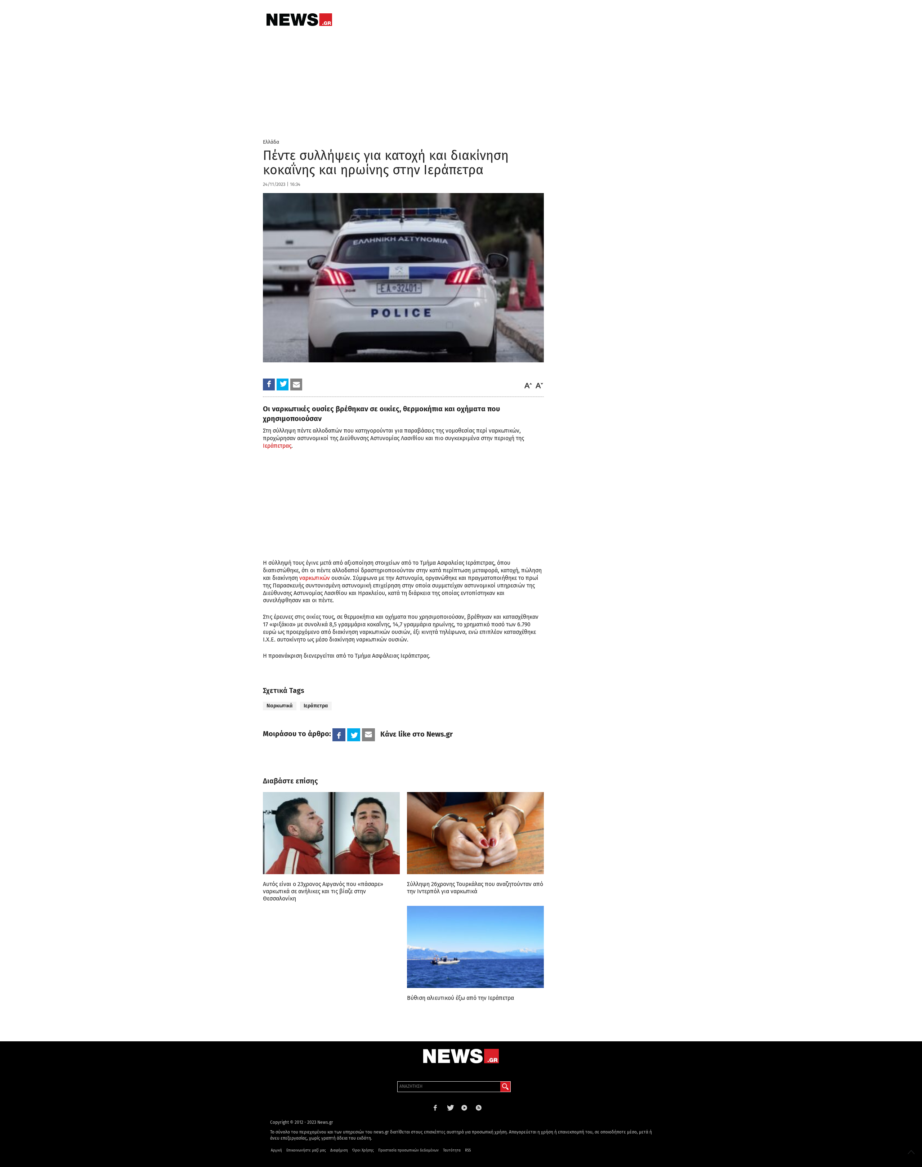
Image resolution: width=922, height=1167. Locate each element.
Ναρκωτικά (280, 706)
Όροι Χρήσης (363, 1150)
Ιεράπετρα (316, 706)
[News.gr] (299, 19)
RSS (468, 1150)
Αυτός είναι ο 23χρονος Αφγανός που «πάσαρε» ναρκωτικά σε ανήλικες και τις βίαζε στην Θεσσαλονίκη (323, 891)
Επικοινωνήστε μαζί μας (306, 1150)
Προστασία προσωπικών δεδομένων (408, 1150)
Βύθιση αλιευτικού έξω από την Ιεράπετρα (460, 997)
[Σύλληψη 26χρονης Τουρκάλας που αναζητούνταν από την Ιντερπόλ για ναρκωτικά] (475, 833)
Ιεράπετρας (277, 445)
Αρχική (276, 1150)
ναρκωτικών (314, 577)
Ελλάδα (271, 142)
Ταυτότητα (452, 1150)
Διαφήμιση (339, 1150)
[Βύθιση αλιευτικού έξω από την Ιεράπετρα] (475, 947)
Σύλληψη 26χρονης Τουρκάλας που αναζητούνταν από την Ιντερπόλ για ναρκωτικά (475, 888)
